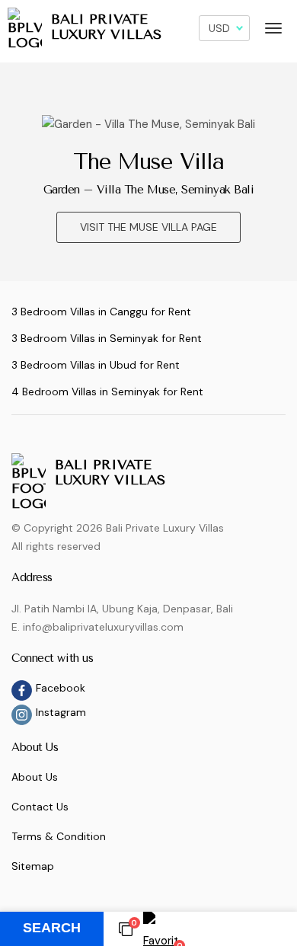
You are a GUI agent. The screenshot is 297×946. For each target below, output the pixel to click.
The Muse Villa (149, 161)
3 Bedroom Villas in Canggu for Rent (101, 311)
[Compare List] (126, 928)
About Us (34, 777)
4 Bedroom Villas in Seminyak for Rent (107, 391)
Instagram (61, 712)
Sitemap (32, 866)
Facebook (60, 688)
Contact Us (40, 806)
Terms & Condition (58, 836)
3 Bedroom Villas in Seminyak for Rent (106, 338)
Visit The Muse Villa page (148, 227)
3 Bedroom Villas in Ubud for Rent (95, 365)
